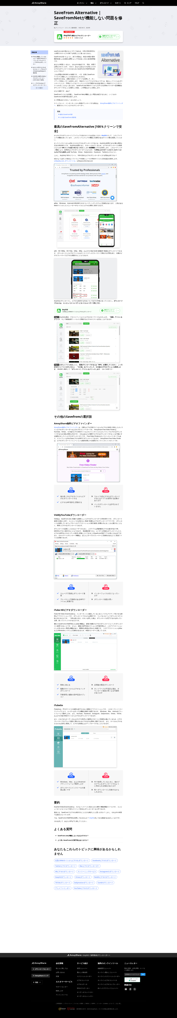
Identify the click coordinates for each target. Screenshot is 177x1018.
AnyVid (104, 135)
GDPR (93, 1003)
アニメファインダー (62, 888)
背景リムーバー (82, 968)
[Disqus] (88, 922)
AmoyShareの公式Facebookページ (130, 989)
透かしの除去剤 (82, 972)
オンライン (80, 3)
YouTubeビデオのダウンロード (85, 888)
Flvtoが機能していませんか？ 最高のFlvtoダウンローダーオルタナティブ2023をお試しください (40, 60)
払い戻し (118, 1003)
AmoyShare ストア (41, 976)
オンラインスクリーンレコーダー (109, 976)
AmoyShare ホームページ (38, 3)
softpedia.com (59, 161)
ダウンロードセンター (42, 969)
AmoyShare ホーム (38, 963)
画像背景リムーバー (104, 968)
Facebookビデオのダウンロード (104, 860)
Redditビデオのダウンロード (105, 877)
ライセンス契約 (78, 1003)
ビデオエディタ (82, 984)
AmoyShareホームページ (74, 955)
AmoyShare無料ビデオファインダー (66, 427)
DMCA (87, 1003)
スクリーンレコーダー (84, 976)
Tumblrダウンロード (105, 882)
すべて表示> (39, 88)
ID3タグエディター (83, 988)
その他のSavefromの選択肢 (68, 117)
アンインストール (62, 995)
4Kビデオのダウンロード (64, 871)
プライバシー (68, 1003)
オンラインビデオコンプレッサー (109, 984)
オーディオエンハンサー (85, 996)
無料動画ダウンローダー (99, 955)
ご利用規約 (59, 1003)
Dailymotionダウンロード (84, 882)
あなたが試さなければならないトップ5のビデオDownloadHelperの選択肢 (40, 70)
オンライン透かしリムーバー (107, 972)
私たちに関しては (62, 968)
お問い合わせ (60, 972)
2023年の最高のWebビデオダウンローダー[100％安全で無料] (39, 78)
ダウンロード (104, 3)
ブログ (137, 3)
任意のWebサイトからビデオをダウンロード (72, 860)
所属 (57, 976)
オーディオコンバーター (85, 992)
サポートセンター (62, 987)
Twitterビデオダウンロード (65, 866)
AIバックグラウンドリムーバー (108, 988)
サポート (118, 3)
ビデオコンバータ (83, 980)
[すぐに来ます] (125, 989)
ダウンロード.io (70, 161)
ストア (129, 3)
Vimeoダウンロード (82, 877)
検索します (59, 991)
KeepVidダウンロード (63, 877)
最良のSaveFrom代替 (66, 114)
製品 (92, 3)
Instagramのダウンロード (109, 871)
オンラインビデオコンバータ (107, 980)
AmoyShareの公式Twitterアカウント (134, 989)
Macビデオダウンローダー (89, 866)
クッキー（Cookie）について (105, 1003)
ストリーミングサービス (87, 871)
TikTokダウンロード (62, 882)
